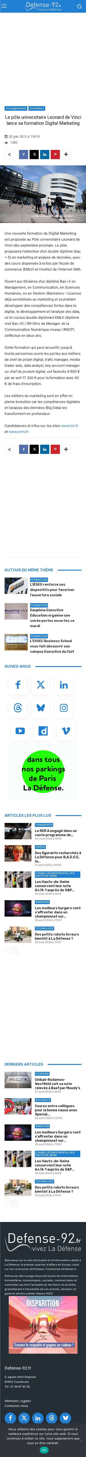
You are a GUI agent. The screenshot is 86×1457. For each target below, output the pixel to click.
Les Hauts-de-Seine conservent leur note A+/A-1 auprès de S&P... (55, 886)
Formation (37, 108)
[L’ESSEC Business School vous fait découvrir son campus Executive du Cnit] (16, 642)
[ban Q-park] (43, 772)
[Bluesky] (41, 708)
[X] (34, 154)
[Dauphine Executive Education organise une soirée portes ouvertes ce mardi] (16, 611)
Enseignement (16, 108)
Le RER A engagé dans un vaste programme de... (56, 833)
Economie (42, 1073)
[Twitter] (41, 685)
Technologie (44, 928)
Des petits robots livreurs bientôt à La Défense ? (57, 936)
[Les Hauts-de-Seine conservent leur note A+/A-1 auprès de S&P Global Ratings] (18, 879)
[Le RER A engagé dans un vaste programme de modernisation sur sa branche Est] (18, 831)
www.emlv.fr (19, 431)
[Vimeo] (66, 731)
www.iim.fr (69, 425)
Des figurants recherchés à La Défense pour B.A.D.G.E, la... (58, 857)
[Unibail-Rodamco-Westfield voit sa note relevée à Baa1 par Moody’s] (18, 1080)
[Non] (80, 1440)
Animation (42, 902)
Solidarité (43, 1100)
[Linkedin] (44, 154)
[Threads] (18, 708)
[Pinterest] (55, 154)
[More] (66, 154)
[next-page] (15, 951)
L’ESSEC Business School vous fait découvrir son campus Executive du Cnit (52, 646)
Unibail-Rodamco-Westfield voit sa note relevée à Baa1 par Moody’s (57, 1084)
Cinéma (40, 847)
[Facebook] (23, 154)
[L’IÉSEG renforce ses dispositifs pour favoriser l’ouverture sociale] (16, 586)
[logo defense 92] (43, 6)
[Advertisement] (43, 61)
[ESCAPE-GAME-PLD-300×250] (43, 1325)
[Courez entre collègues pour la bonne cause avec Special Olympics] (18, 1106)
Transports (44, 824)
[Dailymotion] (43, 731)
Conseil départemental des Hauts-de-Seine (55, 874)
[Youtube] (20, 731)
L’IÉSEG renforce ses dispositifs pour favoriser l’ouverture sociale (52, 589)
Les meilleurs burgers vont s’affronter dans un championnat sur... (58, 912)
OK (44, 1450)
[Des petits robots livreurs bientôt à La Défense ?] (18, 935)
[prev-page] (7, 951)
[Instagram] (64, 708)
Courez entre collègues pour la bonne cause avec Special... (56, 1110)
